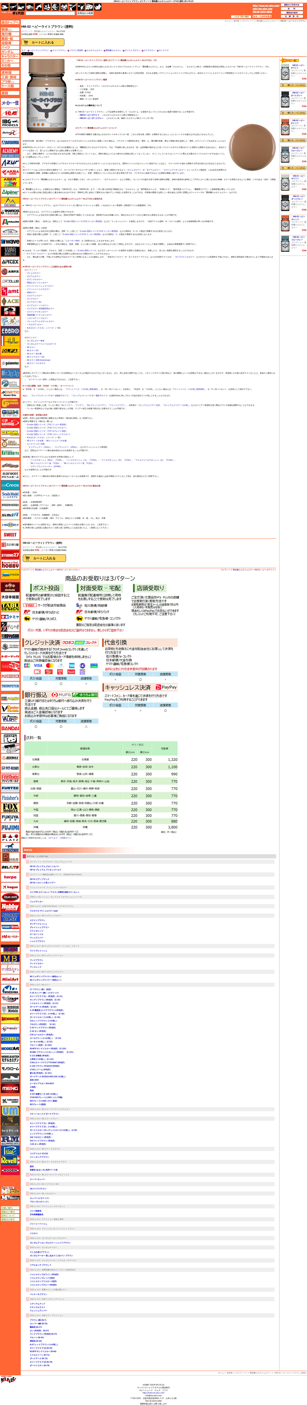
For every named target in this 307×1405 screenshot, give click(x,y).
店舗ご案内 (10, 1208)
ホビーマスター (10, 937)
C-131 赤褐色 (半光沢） (40, 1056)
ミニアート (10, 979)
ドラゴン (10, 676)
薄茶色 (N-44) (36, 1341)
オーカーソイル (36, 934)
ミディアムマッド (37, 1304)
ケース (89, 7)
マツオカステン (10, 969)
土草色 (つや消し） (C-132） (42, 1059)
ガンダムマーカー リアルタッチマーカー (59, 1260)
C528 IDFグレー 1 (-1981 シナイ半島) (46, 1097)
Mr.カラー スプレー (50, 1119)
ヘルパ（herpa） (10, 877)
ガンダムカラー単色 (35, 341)
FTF (10, 311)
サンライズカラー (132, 50)
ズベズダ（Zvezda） (10, 574)
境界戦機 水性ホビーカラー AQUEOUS (58, 1270)
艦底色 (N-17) (36, 1327)
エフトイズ (10, 321)
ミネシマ (10, 989)
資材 (81, 7)
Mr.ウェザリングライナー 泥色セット (46, 980)
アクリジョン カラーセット (53, 1206)
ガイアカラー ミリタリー (38, 305)
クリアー (80, 405)
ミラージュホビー (10, 999)
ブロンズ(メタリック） (40, 1202)
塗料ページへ (10, 72)
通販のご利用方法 (292, 5)
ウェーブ (10, 242)
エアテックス (10, 261)
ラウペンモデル (10, 1140)
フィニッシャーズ (37, 887)
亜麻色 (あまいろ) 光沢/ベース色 (44, 1170)
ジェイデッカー (36, 901)
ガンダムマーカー (49, 1247)
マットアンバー (36, 938)
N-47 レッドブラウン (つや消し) (44, 1344)
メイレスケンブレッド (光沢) (42, 1278)
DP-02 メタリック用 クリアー (43, 883)
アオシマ (10, 142)
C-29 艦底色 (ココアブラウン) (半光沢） (47, 1010)
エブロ (10, 331)
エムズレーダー (10, 1190)
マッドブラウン (36, 960)
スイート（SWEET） (10, 535)
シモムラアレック (10, 525)
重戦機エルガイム (113, 50)
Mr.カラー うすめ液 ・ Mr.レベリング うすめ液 (47, 441)
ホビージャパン (10, 907)
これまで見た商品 (241, 17)
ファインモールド (10, 778)
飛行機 (13, 7)
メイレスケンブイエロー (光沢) (43, 1281)
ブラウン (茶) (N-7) (38, 1320)
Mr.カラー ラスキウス (36, 363)
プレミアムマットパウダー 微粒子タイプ (89, 395)
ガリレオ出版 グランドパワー (10, 403)
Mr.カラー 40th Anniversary (38, 360)
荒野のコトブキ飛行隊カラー (54, 1290)
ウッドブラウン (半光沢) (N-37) (43, 1334)
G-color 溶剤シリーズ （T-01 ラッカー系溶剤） (47, 424)
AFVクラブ (10, 281)
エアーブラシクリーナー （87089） (46, 466)
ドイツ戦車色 (35, 1211)
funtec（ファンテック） (10, 788)
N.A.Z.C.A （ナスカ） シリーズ (40, 328)
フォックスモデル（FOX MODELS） (10, 808)
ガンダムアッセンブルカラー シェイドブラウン (50, 1243)
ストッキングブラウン (39, 1157)
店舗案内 (292, 16)
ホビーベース (10, 917)
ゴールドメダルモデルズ (10, 443)
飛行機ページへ (10, 34)
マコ (10, 949)
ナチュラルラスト (37, 1307)
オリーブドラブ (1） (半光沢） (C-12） (47, 996)
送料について (10, 1215)
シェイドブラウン (37, 941)
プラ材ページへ (10, 81)
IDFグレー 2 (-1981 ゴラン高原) (43, 1101)
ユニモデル (10, 1101)
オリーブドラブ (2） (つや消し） (44, 1127)
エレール (10, 341)
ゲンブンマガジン (10, 433)
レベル (10, 1160)
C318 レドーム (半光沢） (41, 1069)
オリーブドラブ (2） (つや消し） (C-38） (48, 1014)
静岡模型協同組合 (10, 505)
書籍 (97, 7)
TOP (12, 13)
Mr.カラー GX (33, 350)
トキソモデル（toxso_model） (10, 646)
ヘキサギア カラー (35, 324)
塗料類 (229, 1373)
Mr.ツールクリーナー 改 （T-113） (79, 463)
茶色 (32, 1090)
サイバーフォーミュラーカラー (40, 286)
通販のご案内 (10, 1212)
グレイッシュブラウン (39, 927)
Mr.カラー (31, 347)
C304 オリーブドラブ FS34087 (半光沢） (48, 1062)
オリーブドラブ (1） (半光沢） (43, 1123)
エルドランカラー (34, 296)
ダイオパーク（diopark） (10, 587)
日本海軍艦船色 (36, 1214)
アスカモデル (10, 172)
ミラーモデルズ (10, 1009)
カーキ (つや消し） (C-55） (42, 1042)
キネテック (10, 393)
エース (10, 301)
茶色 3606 (34, 1080)
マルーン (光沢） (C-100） (41, 1045)
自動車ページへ (10, 43)
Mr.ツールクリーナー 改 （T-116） (45, 463)
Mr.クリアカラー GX (35, 357)
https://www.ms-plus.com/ (153, 1393)
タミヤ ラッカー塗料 (38, 379)
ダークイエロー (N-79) (39, 1365)
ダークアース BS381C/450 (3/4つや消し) (47, 1076)
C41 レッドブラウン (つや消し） (44, 1021)
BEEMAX (10, 758)
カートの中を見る (262, 16)
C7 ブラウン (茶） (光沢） (41, 989)
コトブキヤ (10, 453)
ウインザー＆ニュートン (10, 232)
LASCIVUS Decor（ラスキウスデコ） (58, 906)
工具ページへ (10, 77)
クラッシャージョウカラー (38, 289)
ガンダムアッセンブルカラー (54, 1238)
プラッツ (10, 837)
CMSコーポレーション (40, 897)
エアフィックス (10, 271)
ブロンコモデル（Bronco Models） (10, 847)
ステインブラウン (37, 920)
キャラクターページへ (10, 56)
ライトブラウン (59, 50)
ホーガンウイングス (10, 887)
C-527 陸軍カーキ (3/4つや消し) (44, 1094)
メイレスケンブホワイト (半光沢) (44, 1274)
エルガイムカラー (94, 50)
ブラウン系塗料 (76, 50)
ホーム (221, 1373)
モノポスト (10, 1078)
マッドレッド (35, 967)
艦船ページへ (10, 38)
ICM (10, 113)
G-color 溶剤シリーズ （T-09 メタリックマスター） (49, 434)
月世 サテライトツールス (10, 423)
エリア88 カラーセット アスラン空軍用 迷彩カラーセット (55, 892)
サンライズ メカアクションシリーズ (66, 897)
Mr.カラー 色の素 (34, 354)
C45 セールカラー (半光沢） (43, 1035)
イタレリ (10, 222)
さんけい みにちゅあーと (10, 475)
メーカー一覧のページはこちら (10, 103)
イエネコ (34, 1233)
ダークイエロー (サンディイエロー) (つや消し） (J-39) (53, 1130)
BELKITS (10, 867)
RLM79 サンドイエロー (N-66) (43, 1351)
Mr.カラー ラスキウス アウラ (54, 1162)
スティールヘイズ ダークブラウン (44, 1114)
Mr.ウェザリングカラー (52, 916)
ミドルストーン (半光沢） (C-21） (44, 1003)
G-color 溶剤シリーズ (87, 250)
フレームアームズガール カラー (40, 321)
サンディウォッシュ (38, 924)
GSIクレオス (35, 906)
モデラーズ (10, 1038)
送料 (292, 8)
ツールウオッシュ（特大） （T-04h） (47, 460)
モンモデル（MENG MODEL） (10, 1088)
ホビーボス (10, 927)
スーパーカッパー (37, 1179)
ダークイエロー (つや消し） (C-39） (45, 1017)
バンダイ (10, 728)
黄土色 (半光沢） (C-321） (41, 1073)
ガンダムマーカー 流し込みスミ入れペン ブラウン (51, 1255)
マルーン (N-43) (37, 1337)
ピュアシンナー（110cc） (40, 447)
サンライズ (164, 50)
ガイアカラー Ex (34, 302)
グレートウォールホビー (10, 413)
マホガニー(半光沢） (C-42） (43, 1024)
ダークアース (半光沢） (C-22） (44, 1007)
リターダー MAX (72, 241)
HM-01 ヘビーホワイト (90, 115)
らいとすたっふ (10, 1130)
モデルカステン (10, 1058)
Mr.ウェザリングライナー (52, 972)
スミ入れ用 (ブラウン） (40, 1252)
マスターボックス (10, 959)
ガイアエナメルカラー (36, 254)
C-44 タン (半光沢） (38, 1031)
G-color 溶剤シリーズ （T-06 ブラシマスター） (47, 428)
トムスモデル (10, 666)
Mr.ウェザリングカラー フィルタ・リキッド (60, 946)
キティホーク (10, 383)
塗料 (64, 7)
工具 (72, 7)
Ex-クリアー (67, 405)
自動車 (30, 7)
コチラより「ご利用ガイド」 (60, 838)
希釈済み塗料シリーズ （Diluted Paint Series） (62, 874)
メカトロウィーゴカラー (37, 318)
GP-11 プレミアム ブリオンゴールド (45, 870)
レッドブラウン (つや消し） (42, 1134)
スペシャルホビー (10, 564)
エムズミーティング (10, 1197)
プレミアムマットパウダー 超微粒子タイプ (49, 395)
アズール (10, 162)
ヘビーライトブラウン (39, 50)
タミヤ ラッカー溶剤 (36, 444)
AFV (10, 29)
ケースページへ (10, 86)
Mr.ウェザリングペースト (52, 955)
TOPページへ (10, 22)
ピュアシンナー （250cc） (66, 447)
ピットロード (10, 768)
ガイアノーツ (28, 547)
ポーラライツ (10, 897)
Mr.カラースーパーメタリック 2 (55, 1175)
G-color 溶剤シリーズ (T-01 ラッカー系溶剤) (83, 221)
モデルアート (10, 1048)
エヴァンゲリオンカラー (174, 170)
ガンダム (55, 7)
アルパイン (10, 192)
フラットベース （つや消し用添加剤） (82, 389)
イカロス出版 (10, 212)
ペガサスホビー (10, 857)
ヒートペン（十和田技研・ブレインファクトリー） (10, 748)
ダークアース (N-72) (38, 1358)
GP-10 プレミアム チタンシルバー (44, 866)
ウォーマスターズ (10, 251)
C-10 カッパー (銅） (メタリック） (45, 993)
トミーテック (10, 656)
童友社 (10, 636)
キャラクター (47, 7)
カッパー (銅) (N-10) (38, 1323)
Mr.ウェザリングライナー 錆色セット (46, 976)
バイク (38, 7)
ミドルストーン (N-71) (39, 1355)
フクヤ (10, 818)
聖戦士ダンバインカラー (37, 283)
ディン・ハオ (10, 627)
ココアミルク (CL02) (39, 1153)
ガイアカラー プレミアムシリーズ (57, 862)
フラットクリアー (117, 405)
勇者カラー (32, 292)
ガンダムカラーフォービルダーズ (41, 344)
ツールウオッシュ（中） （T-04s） (117, 460)
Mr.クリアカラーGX (50, 1184)
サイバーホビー (10, 465)
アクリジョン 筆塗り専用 (52, 1219)
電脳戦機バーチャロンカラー (39, 315)
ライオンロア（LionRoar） (10, 1121)
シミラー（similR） (10, 515)
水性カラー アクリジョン (52, 1315)
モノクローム (10, 1068)
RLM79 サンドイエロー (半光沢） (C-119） (48, 1048)
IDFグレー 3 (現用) (38, 1104)
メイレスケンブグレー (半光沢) (43, 1285)
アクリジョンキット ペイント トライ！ (58, 1229)
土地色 (33, 1087)
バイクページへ (10, 47)
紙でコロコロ (10, 373)
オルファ (10, 351)
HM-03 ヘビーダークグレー (91, 118)
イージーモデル (10, 202)
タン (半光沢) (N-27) (39, 1330)
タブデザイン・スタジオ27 (10, 607)
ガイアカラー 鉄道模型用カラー (40, 308)
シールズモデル (10, 495)
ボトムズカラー (134, 170)
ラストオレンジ (36, 931)
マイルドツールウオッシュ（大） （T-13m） (155, 460)
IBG (10, 122)
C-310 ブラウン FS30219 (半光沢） (45, 1066)
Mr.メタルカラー (49, 1193)
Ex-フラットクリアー (96, 405)
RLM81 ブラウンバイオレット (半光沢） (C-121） (52, 1052)
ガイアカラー (149, 50)
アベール (10, 182)
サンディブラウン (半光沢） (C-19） (45, 1000)
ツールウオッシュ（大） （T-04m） (82, 460)
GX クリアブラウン (38, 1189)
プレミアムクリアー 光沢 (149, 405)
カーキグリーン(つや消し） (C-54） (46, 1038)
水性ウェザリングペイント (53, 1299)
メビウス (10, 1019)
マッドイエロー (36, 963)
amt (10, 291)
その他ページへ (10, 65)
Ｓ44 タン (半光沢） (38, 1144)
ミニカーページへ (10, 61)
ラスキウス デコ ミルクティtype (44, 911)
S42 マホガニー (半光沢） (41, 1137)
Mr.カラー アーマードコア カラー (56, 1109)
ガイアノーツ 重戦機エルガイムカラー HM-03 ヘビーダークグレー (51, 570)
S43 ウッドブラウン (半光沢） (43, 1141)
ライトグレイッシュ (38, 951)
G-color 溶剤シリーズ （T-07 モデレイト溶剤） (47, 431)
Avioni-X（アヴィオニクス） (10, 132)
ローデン (10, 1170)
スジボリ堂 (10, 544)
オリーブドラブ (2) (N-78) (41, 1362)
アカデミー (10, 152)
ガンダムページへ (10, 52)
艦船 (21, 7)
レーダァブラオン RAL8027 (42, 1083)
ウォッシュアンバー (38, 1310)
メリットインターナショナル (10, 1029)
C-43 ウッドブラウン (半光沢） (43, 1028)
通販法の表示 (10, 1219)
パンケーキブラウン (38, 1294)
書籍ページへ (10, 93)
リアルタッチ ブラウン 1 (40, 1265)
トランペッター (10, 686)
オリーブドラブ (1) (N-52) (41, 1348)
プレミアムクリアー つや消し (176, 405)
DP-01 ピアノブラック (39, 879)
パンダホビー (10, 738)
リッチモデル (10, 1150)
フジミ (10, 827)
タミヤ (10, 617)
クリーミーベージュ (38, 1224)
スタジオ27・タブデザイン (10, 554)
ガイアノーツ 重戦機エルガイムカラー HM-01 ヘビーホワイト (247, 570)
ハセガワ (10, 699)
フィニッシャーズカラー (56, 887)
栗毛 (32, 1166)
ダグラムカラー (153, 170)
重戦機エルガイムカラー (44, 31)
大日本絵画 (10, 597)
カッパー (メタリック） (40, 1198)
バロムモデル (10, 718)
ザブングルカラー (34, 279)
